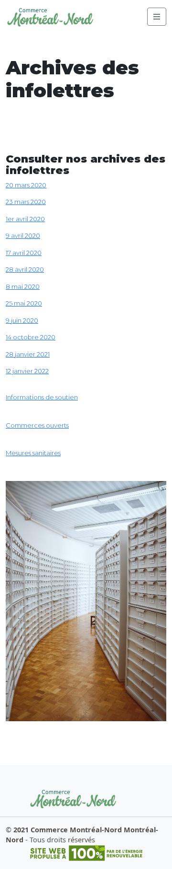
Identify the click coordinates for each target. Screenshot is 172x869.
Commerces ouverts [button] (37, 425)
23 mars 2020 (26, 201)
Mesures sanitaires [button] (33, 453)
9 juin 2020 (22, 320)
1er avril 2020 (25, 219)
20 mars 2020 (26, 185)
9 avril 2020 (23, 235)
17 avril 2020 (24, 252)
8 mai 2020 (23, 286)
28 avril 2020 (25, 269)
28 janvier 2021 (28, 354)
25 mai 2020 (24, 303)
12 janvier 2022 (27, 371)
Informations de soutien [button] (42, 397)
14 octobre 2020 (30, 337)
